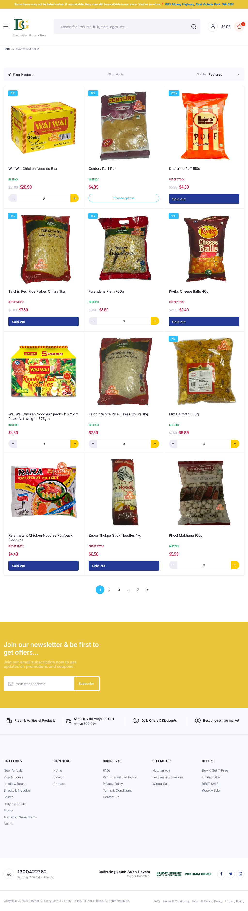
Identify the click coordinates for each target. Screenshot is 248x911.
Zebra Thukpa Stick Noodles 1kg (115, 535)
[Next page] (147, 589)
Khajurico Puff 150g (184, 168)
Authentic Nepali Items (20, 817)
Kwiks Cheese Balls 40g (189, 291)
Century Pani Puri (102, 168)
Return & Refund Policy (120, 777)
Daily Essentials (15, 804)
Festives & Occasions (168, 777)
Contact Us (111, 797)
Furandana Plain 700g (106, 291)
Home (7, 49)
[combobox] (127, 26)
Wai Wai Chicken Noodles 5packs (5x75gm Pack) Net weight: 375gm (43, 416)
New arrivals (161, 770)
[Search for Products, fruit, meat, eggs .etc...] (193, 26)
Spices (8, 797)
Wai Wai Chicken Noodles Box (32, 168)
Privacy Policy (113, 784)
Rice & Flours (13, 777)
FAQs (107, 770)
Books (8, 824)
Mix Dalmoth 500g (184, 414)
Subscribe (86, 683)
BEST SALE (210, 784)
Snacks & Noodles (17, 790)
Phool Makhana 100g (186, 535)
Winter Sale (160, 784)
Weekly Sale (211, 790)
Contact (59, 784)
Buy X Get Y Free (215, 770)
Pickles (9, 810)
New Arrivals (13, 770)
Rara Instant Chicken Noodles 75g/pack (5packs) (40, 537)
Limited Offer (211, 777)
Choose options (123, 198)
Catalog (58, 777)
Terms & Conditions (117, 790)
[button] (232, 27)
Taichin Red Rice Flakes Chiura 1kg (36, 291)
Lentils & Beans (15, 784)
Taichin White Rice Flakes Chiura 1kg (118, 414)
